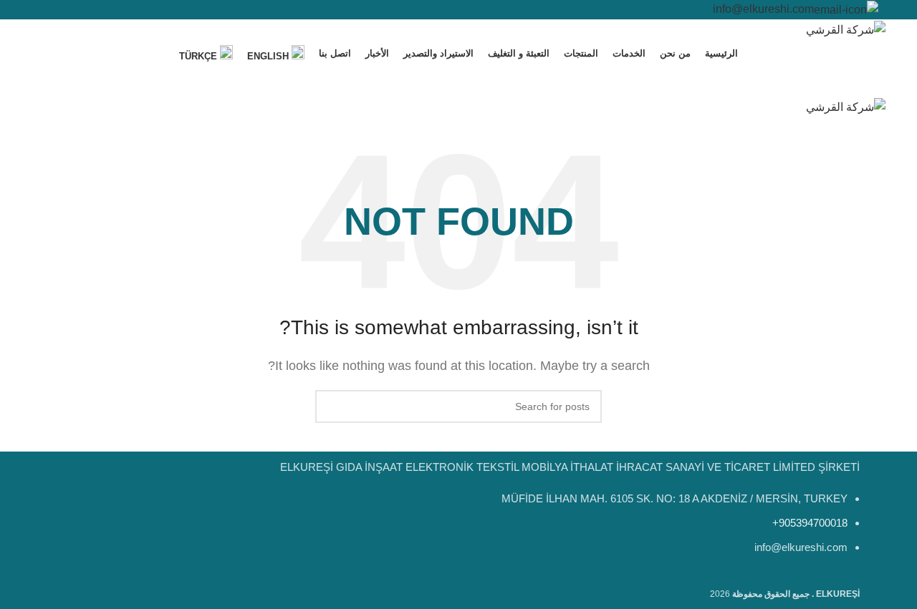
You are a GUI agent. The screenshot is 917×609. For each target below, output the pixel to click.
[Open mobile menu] (458, 83)
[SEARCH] (331, 406)
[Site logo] (845, 29)
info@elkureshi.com (763, 9)
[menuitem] (275, 54)
